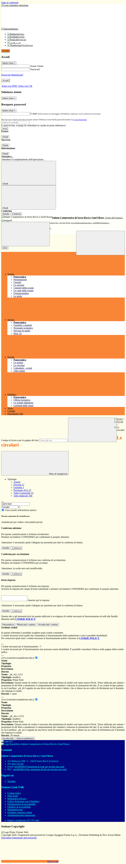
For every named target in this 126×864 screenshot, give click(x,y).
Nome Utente (36, 66)
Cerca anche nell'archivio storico (20, 510)
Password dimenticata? (12, 75)
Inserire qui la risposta (38, 600)
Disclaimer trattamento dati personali (19, 837)
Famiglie (19, 487)
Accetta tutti (48, 624)
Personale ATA (22, 490)
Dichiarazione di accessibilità (21, 804)
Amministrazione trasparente (21, 815)
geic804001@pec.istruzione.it (40, 769)
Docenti (19, 484)
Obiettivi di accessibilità (18, 807)
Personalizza (8, 624)
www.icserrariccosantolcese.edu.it (18, 658)
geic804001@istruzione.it (39, 766)
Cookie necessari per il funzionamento (20, 646)
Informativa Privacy (17, 798)
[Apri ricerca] (100, 243)
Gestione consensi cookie (19, 812)
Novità (120, 421)
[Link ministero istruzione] (14, 5)
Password (35, 69)
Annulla (5, 214)
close (4, 248)
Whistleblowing (15, 809)
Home (120, 419)
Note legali (12, 796)
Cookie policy (14, 793)
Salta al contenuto (9, 2)
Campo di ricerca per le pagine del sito (19, 440)
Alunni (17, 482)
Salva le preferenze (25, 738)
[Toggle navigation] (25, 234)
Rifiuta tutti (26, 624)
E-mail (33, 113)
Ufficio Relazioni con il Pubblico (23, 801)
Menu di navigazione (58, 474)
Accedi (5, 51)
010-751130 (17, 764)
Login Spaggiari (80, 119)
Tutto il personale (23, 493)
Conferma (16, 214)
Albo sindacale (23, 495)
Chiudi (5, 137)
